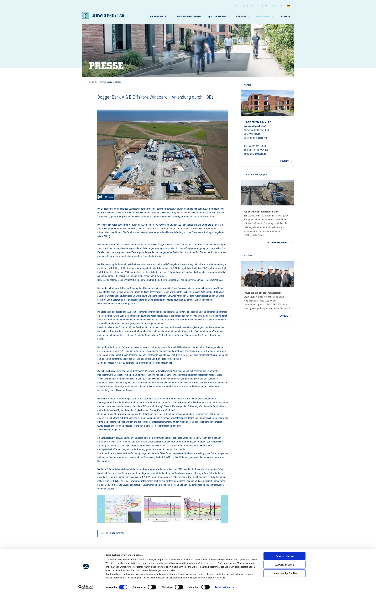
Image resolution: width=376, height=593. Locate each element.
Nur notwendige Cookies (284, 573)
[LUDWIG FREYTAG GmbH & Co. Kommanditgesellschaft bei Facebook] (273, 5)
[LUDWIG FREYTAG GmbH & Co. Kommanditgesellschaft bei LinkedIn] (244, 5)
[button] (160, 16)
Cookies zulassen (285, 556)
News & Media (106, 82)
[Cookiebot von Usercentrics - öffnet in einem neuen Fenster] (86, 587)
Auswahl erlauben (284, 564)
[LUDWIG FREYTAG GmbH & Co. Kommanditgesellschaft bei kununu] (259, 5)
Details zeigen (222, 587)
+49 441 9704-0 (259, 146)
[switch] (152, 587)
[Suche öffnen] (236, 5)
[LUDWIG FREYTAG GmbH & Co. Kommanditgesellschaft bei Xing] (251, 5)
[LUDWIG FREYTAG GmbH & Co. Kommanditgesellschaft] (103, 15)
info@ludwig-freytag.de (255, 153)
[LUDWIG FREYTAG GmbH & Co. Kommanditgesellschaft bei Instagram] (281, 5)
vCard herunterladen (253, 137)
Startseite (93, 82)
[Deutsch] (290, 5)
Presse (118, 82)
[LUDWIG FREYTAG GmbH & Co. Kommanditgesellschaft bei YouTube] (266, 5)
